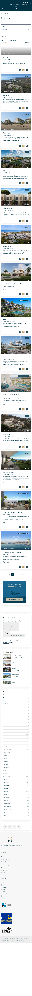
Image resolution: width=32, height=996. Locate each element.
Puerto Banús (6, 767)
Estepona (6, 791)
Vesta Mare (6, 133)
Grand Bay (6, 95)
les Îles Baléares (6, 721)
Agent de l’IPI (6, 859)
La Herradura (6, 712)
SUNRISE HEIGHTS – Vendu (12, 552)
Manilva (5, 53)
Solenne (14, 668)
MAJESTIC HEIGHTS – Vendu (12, 512)
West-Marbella (11, 53)
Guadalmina (6, 794)
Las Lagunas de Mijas (7, 718)
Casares (6, 788)
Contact (4, 861)
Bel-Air (5, 779)
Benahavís (5, 889)
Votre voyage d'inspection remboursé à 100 (19, 4)
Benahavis (6, 782)
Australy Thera (15, 674)
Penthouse (5, 868)
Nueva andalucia (7, 806)
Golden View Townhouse (11, 394)
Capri (13, 662)
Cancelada (6, 785)
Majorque (5, 724)
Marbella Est (6, 734)
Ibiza (4, 700)
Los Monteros (7, 752)
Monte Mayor (7, 803)
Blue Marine (6, 434)
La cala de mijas (7, 749)
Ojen (5, 731)
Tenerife (5, 770)
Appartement (6, 865)
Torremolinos (6, 773)
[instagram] (30, 2)
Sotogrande (6, 815)
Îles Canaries (6, 703)
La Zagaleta (6, 797)
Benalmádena (7, 737)
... (26, 65)
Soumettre (6, 643)
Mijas (5, 758)
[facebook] (24, 2)
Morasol (5, 57)
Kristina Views (7, 208)
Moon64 (5, 171)
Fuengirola (6, 746)
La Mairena (5, 715)
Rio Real (6, 761)
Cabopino (6, 740)
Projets (4, 854)
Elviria (4, 697)
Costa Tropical (6, 694)
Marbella (5, 728)
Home (4, 852)
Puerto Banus (6, 885)
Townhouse (5, 870)
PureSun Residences (9, 357)
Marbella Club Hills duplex (18, 655)
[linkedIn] (26, 2)
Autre (4, 896)
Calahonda (6, 743)
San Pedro (6, 812)
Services (4, 857)
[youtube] (28, 2)
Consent (5, 637)
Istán (4, 706)
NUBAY (5, 319)
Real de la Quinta (7, 809)
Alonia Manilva (7, 246)
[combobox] (6, 632)
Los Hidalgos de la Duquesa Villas (13, 284)
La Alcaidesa (5, 709)
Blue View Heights (8, 472)
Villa (4, 872)
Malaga (5, 755)
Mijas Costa (5, 764)
